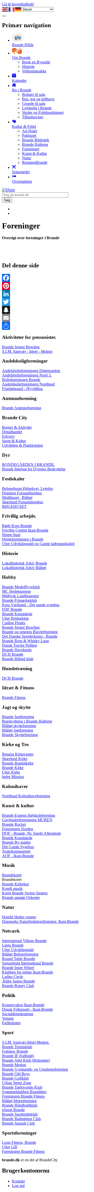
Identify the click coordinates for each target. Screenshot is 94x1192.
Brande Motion (14, 1065)
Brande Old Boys (16, 1074)
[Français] (12, 9)
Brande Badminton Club (21, 1119)
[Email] (47, 318)
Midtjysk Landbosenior (20, 596)
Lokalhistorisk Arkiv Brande (24, 563)
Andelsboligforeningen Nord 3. (27, 375)
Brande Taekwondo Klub (22, 1087)
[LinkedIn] (47, 294)
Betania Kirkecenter (18, 754)
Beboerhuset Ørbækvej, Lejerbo (27, 488)
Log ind (18, 1186)
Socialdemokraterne (17, 1014)
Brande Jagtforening (18, 717)
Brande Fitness (14, 697)
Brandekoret (12, 875)
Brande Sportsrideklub (20, 1114)
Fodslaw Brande (15, 1051)
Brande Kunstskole (17, 614)
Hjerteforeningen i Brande (22, 539)
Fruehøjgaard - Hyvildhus (22, 389)
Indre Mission (13, 777)
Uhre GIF (10, 1147)
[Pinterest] (47, 286)
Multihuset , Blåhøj (17, 497)
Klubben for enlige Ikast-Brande (27, 972)
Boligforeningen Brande (21, 380)
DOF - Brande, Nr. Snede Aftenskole (31, 833)
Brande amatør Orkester (21, 897)
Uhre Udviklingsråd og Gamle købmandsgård (38, 544)
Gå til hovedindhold (18, 4)
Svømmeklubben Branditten (24, 1092)
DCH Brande (12, 654)
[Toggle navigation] (4, 16)
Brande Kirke (13, 768)
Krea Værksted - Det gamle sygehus (30, 605)
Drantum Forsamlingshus (22, 493)
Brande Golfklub (15, 1078)
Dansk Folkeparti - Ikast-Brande (27, 1009)
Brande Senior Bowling (21, 347)
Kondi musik (12, 888)
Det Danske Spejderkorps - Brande (29, 636)
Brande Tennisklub (17, 1047)
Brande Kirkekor (15, 884)
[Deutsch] (18, 9)
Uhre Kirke (11, 772)
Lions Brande (13, 945)
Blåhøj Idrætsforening (19, 1101)
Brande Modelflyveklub (21, 587)
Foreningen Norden (17, 829)
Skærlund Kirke (14, 759)
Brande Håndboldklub (19, 1105)
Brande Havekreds (17, 650)
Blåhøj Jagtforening (17, 730)
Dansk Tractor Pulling (19, 645)
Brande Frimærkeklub (19, 600)
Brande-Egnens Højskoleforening (28, 815)
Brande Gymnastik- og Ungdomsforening (35, 1069)
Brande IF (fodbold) (18, 1056)
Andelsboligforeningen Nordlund (28, 384)
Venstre (8, 1018)
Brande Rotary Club (18, 986)
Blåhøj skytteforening (19, 726)
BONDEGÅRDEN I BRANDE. (28, 464)
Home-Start (11, 535)
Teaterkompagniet (16, 851)
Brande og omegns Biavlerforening (30, 632)
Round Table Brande (18, 959)
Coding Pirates (13, 623)
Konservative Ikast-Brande (23, 1005)
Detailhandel (12, 432)
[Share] (47, 326)
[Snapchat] (47, 310)
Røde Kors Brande (17, 526)
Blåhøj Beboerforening (20, 954)
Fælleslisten (11, 1023)
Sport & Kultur (14, 441)
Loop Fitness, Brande (19, 1142)
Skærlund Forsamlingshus (22, 502)
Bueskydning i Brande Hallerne (27, 721)
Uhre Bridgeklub (15, 618)
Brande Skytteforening (20, 735)
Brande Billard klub (17, 659)
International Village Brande (24, 941)
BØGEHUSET (14, 506)
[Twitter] (47, 302)
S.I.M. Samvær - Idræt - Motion (27, 351)
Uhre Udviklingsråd (18, 950)
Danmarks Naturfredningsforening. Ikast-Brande (40, 921)
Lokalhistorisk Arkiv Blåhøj (24, 568)
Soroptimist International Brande (27, 963)
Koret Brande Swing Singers (25, 893)
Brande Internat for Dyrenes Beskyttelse (33, 469)
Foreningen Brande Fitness (23, 1096)
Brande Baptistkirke (18, 763)
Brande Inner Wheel (18, 968)
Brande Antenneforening (21, 408)
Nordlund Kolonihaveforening (26, 796)
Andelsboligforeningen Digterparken (31, 371)
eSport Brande (13, 1110)
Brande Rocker (14, 824)
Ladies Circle (12, 977)
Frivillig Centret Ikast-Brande (25, 530)
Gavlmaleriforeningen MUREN (27, 820)
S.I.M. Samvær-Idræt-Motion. (25, 1042)
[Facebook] (47, 278)
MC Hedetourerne (16, 591)
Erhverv (8, 436)
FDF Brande (12, 609)
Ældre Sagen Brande (18, 981)
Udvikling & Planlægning (22, 445)
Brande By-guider (16, 842)
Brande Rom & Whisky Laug (25, 641)
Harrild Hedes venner (19, 917)
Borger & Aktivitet (17, 427)
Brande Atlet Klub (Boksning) (26, 1060)
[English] (5, 9)
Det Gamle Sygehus (18, 847)
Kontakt (18, 1181)
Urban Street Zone (16, 1083)
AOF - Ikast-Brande (18, 856)
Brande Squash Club (18, 1123)
